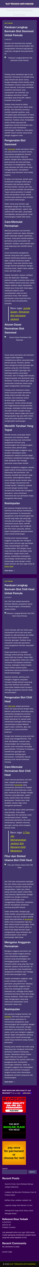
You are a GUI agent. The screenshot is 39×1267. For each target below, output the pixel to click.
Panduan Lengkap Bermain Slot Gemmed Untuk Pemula (19, 31)
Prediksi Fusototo (8, 1227)
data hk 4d (6, 1225)
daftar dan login (19, 1232)
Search (5, 1169)
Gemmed (11, 149)
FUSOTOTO (6, 1222)
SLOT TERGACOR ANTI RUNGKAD (22, 1264)
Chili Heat (11, 706)
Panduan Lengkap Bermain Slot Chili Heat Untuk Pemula (19, 589)
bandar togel (7, 1252)
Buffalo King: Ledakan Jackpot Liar (18, 1200)
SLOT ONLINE (9, 23)
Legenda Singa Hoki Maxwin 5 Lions (18, 1205)
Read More (10, 570)
